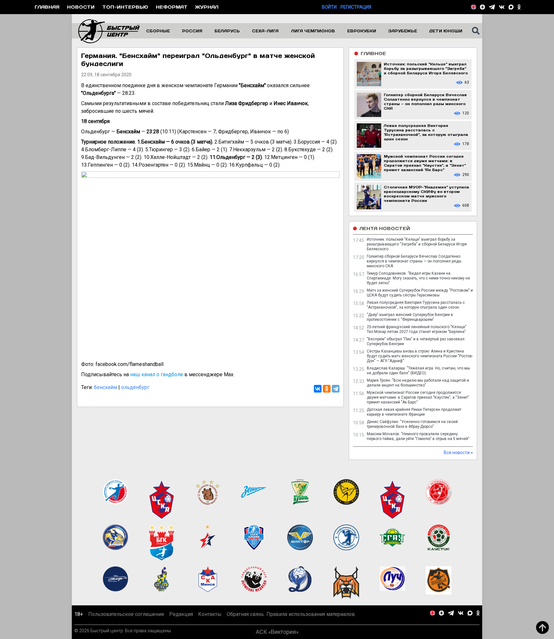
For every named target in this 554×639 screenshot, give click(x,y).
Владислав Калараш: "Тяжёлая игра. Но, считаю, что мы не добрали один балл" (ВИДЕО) (418, 370)
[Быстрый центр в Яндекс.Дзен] (482, 7)
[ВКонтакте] (318, 389)
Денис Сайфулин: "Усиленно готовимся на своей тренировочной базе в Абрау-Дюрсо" (412, 424)
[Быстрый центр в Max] (511, 7)
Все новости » (458, 452)
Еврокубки (361, 31)
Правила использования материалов (310, 614)
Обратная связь (245, 614)
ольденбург (135, 387)
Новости (81, 7)
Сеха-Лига (265, 31)
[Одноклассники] (327, 389)
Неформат (172, 7)
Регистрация (355, 7)
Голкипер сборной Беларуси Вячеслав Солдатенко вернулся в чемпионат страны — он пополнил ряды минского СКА (414, 261)
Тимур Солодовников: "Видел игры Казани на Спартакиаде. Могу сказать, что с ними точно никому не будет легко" (418, 278)
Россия (192, 31)
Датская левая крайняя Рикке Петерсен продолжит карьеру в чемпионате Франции (414, 412)
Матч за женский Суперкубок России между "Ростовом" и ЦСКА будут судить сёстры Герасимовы (420, 292)
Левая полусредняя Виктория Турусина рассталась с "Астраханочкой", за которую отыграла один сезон (416, 305)
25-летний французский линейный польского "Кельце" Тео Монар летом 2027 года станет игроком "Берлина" (416, 329)
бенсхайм (105, 387)
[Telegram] (336, 389)
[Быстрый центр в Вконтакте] (502, 7)
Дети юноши (445, 31)
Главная (47, 7)
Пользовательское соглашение (126, 614)
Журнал (206, 7)
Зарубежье (402, 31)
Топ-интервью (125, 7)
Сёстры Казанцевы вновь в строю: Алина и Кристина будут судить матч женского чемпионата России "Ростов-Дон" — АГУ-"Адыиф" (420, 356)
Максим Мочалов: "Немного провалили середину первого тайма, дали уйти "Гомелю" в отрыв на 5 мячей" (418, 436)
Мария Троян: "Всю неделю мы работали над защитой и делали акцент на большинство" (418, 382)
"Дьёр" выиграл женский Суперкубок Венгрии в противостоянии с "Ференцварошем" (410, 317)
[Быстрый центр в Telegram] (492, 7)
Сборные (158, 31)
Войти (329, 7)
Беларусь (227, 31)
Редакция (181, 614)
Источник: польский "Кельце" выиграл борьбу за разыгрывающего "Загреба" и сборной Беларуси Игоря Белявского (417, 244)
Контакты (210, 614)
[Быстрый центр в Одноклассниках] (519, 7)
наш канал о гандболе (156, 374)
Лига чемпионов (313, 31)
